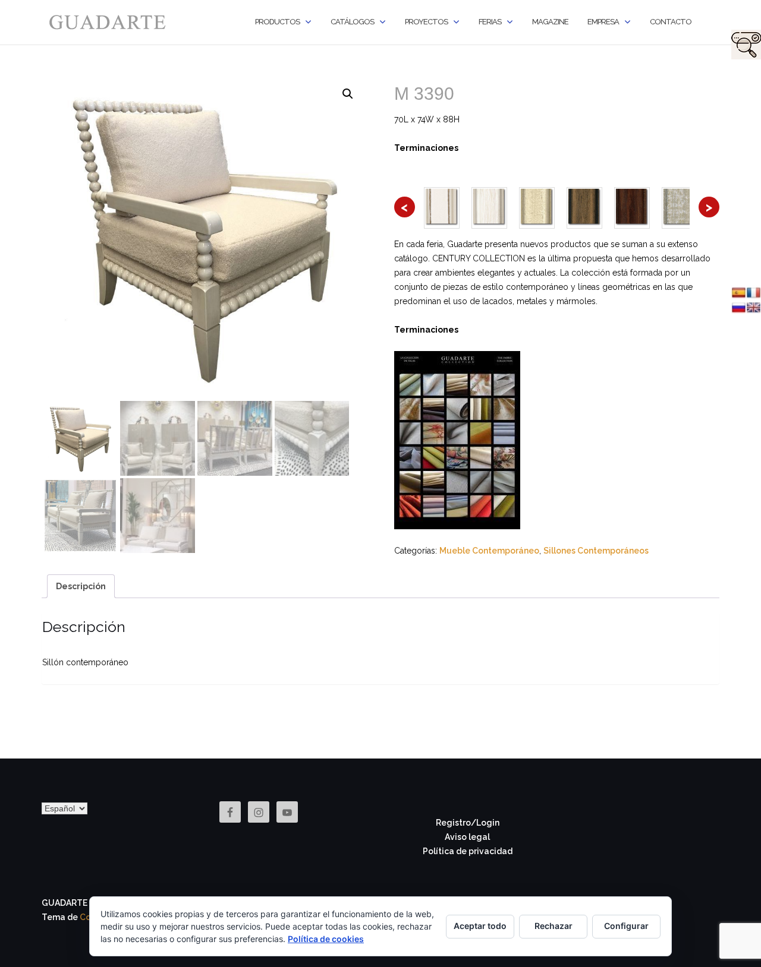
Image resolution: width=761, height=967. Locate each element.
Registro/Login (467, 822)
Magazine (550, 21)
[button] (348, 94)
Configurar (626, 926)
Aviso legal (467, 837)
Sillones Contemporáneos (596, 550)
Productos (277, 21)
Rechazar (553, 926)
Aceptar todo (480, 926)
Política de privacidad (467, 851)
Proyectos (426, 21)
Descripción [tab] (81, 586)
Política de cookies (326, 939)
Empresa (603, 21)
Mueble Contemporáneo (489, 550)
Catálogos (352, 21)
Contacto (670, 21)
